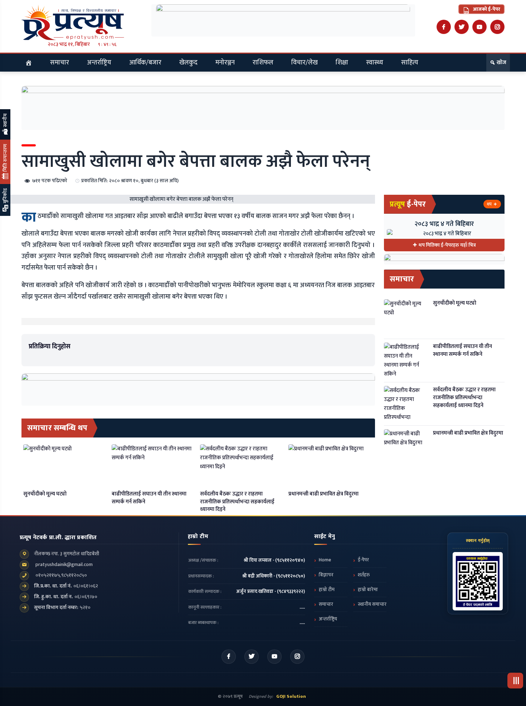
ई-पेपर (363, 560)
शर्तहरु (364, 575)
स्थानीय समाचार (372, 604)
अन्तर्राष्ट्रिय (99, 62)
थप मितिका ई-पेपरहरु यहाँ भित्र (447, 245)
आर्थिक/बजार (145, 62)
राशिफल (263, 62)
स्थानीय (5, 120)
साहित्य (409, 62)
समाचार (59, 62)
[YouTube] (479, 27)
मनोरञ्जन (225, 62)
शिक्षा (342, 62)
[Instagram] (497, 27)
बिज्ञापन (326, 575)
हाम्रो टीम (327, 590)
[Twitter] (461, 27)
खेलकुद (188, 62)
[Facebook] (444, 27)
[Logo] (81, 22)
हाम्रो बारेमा (368, 590)
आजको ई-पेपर (486, 9)
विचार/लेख (304, 62)
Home (325, 560)
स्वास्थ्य (374, 62)
